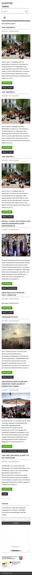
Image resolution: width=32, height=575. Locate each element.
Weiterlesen (7, 83)
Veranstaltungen (12, 451)
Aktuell (4, 87)
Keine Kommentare (14, 31)
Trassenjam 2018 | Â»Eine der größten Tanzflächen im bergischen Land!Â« (14, 384)
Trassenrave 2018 (10, 317)
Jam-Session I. (8, 157)
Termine (10, 87)
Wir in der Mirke (12, 288)
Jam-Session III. (8, 27)
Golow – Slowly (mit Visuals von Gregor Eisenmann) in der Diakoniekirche (16, 223)
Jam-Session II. (8, 92)
